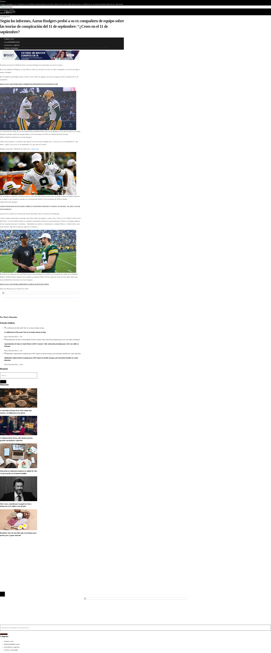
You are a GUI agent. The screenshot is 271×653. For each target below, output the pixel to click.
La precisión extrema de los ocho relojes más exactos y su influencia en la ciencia (72, 4)
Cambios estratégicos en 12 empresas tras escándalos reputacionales (22, 4)
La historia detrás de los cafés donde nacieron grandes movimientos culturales (32, 567)
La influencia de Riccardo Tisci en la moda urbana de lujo (25, 332)
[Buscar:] (18, 375)
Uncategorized (5, 16)
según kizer (35, 149)
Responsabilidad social (11, 553)
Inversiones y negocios (11, 550)
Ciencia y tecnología (11, 544)
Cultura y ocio (9, 547)
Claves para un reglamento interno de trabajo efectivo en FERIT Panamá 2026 (53, 7)
